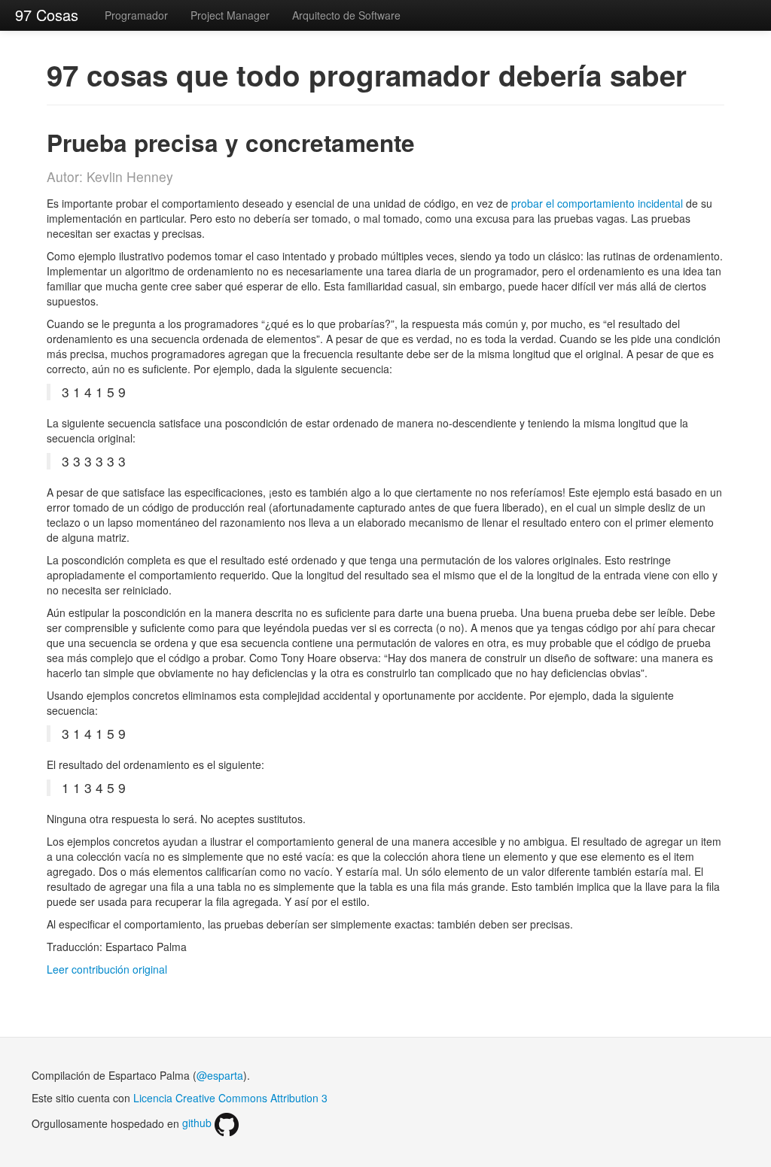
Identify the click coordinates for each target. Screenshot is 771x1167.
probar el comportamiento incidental (597, 203)
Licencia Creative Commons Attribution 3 (230, 1097)
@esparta (220, 1075)
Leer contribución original (107, 969)
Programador (136, 15)
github (198, 1122)
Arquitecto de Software (346, 15)
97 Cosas (46, 15)
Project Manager (230, 15)
